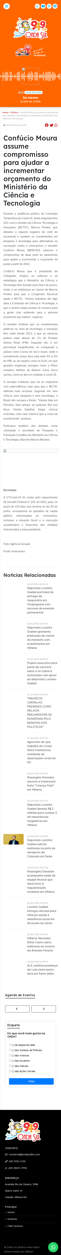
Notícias (12, 1219)
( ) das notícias (19, 1065)
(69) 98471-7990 (17, 1168)
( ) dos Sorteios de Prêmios (26, 1050)
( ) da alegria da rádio (23, 1044)
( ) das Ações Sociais (23, 1071)
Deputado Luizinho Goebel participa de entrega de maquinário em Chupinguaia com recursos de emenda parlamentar (40, 600)
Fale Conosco (15, 1226)
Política (14, 112)
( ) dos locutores (20, 1060)
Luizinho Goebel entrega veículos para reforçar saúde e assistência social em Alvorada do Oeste (41, 915)
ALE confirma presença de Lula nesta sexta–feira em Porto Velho (42, 969)
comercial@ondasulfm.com (24, 1154)
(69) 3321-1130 (17, 1161)
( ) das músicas (20, 1055)
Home (5, 112)
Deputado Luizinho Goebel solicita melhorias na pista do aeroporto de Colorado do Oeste (41, 848)
